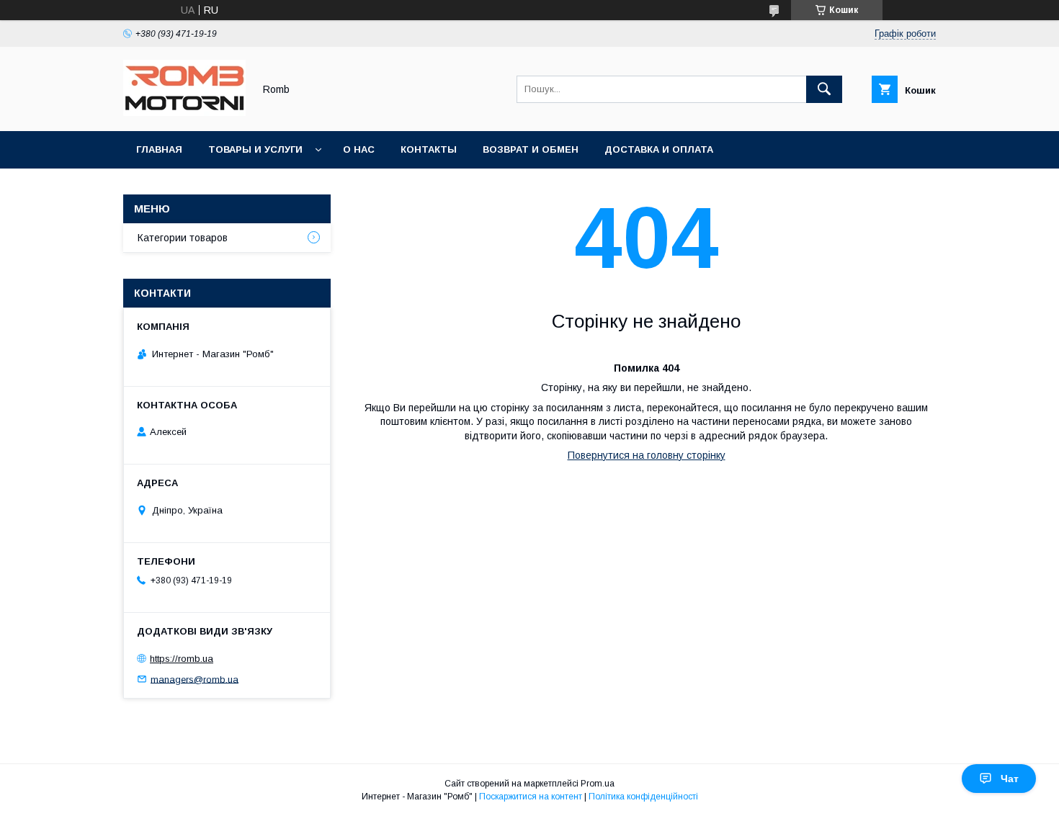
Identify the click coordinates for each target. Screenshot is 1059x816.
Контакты (429, 149)
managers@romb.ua (194, 678)
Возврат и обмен (530, 149)
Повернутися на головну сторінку (646, 455)
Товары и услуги (255, 149)
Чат (1010, 778)
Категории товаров (183, 237)
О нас (359, 149)
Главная (159, 149)
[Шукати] (824, 89)
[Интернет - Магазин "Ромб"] (184, 112)
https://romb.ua (181, 658)
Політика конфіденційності (643, 797)
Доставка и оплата (658, 149)
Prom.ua (598, 784)
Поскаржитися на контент (530, 797)
